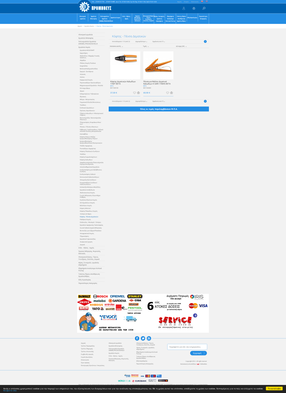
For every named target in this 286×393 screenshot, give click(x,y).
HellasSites (203, 364)
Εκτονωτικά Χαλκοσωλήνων (89, 177)
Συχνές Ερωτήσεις (87, 357)
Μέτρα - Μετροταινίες (87, 99)
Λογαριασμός (184, 8)
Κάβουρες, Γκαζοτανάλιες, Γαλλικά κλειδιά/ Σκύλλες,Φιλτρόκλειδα (91, 130)
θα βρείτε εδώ (10, 390)
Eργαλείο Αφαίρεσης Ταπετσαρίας (91, 225)
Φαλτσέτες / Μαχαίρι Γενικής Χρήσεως (89, 57)
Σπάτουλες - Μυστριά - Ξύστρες (90, 222)
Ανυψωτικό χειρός (86, 242)
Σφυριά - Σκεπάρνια (86, 71)
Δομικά (82, 245)
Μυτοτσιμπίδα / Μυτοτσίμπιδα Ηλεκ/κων (90, 119)
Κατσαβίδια (84, 134)
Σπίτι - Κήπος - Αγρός (126, 17)
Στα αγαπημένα (134, 92)
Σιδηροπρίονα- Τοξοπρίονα (89, 94)
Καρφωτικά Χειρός (86, 80)
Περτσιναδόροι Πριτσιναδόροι (90, 83)
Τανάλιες (83, 105)
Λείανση (82, 74)
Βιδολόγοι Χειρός (86, 205)
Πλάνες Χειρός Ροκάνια (88, 63)
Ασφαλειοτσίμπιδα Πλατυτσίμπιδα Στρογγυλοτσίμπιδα (91, 163)
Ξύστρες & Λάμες (85, 214)
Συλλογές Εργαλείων (87, 108)
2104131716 (99, 2)
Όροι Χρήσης (85, 363)
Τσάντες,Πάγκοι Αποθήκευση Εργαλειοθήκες (181, 18)
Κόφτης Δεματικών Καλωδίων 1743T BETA (123, 82)
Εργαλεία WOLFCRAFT (87, 50)
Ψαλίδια (82, 154)
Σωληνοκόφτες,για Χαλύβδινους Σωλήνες (91, 170)
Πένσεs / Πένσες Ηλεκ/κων (89, 127)
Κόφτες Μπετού (85, 208)
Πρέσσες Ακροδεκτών (87, 111)
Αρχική (80, 26)
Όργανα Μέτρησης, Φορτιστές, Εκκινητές (137, 18)
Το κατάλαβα (274, 388)
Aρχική (179, 1)
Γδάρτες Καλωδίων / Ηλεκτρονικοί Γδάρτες (91, 114)
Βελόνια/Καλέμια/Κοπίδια (89, 69)
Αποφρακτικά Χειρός (87, 233)
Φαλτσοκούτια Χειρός (87, 193)
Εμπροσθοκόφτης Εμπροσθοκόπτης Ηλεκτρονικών (91, 142)
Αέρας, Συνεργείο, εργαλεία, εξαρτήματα (159, 18)
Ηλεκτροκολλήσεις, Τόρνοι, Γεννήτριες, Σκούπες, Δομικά (148, 18)
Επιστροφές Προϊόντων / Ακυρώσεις (92, 365)
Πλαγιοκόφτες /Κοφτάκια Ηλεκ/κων (90, 123)
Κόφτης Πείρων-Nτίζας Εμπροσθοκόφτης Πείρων (88, 137)
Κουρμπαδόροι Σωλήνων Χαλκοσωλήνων (88, 183)
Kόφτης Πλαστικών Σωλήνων (90, 151)
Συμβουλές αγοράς (87, 354)
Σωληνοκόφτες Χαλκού (88, 174)
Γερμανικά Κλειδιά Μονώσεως (90, 102)
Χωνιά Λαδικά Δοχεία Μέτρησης (91, 228)
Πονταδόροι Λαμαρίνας (88, 149)
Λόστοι (82, 77)
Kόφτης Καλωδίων (86, 160)
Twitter (143, 338)
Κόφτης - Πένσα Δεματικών (89, 217)
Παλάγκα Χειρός (85, 219)
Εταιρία (186, 1)
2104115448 (110, 2)
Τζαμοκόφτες (84, 236)
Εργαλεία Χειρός (115, 17)
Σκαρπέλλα (83, 66)
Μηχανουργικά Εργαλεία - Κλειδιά (91, 85)
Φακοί (82, 91)
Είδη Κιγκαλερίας (192, 17)
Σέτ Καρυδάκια (85, 88)
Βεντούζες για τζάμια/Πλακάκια (90, 231)
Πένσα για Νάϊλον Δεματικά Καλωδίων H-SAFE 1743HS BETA (156, 82)
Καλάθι (194, 8)
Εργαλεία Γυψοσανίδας (88, 239)
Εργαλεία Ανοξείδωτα (87, 190)
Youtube (149, 338)
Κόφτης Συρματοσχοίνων (88, 157)
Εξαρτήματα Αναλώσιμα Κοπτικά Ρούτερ (170, 18)
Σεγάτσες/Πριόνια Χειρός (88, 200)
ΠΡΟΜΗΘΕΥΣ (94, 6)
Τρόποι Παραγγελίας (88, 346)
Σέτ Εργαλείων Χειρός (87, 203)
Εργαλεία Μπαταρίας (93, 17)
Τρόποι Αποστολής (87, 351)
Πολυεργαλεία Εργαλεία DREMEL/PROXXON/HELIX (104, 18)
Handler (204, 8)
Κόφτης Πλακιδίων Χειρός (88, 211)
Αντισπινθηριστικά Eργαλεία (89, 167)
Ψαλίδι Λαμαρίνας (86, 146)
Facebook (137, 338)
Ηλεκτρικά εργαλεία (83, 17)
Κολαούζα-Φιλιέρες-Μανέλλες (90, 187)
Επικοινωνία (194, 1)
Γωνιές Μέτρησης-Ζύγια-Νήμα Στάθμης (90, 196)
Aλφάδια (83, 60)
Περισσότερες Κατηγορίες (203, 17)
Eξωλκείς (83, 97)
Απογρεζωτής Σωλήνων (88, 180)
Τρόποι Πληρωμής (87, 349)
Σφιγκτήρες (84, 53)
